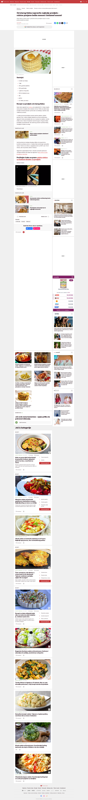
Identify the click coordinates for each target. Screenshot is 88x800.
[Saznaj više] (72, 200)
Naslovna (18, 8)
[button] (49, 23)
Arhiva (63, 793)
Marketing (59, 793)
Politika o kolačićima (45, 793)
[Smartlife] (57, 790)
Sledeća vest (44, 216)
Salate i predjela (29, 8)
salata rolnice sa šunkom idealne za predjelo (32, 159)
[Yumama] (38, 790)
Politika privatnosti (53, 793)
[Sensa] (48, 790)
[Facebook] (41, 796)
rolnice (30, 107)
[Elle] (52, 790)
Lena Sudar (19, 22)
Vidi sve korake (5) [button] (45, 509)
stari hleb (18, 221)
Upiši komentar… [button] (23, 422)
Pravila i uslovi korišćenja (32, 793)
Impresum (25, 793)
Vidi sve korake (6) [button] (45, 621)
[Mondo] (24, 790)
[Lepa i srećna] (43, 790)
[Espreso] (33, 790)
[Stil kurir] (60, 790)
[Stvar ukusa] (5, 2)
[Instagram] (44, 796)
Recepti (23, 8)
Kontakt (39, 793)
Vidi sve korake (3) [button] (45, 463)
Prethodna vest (22, 216)
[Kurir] (29, 790)
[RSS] (47, 796)
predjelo (28, 221)
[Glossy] (64, 790)
